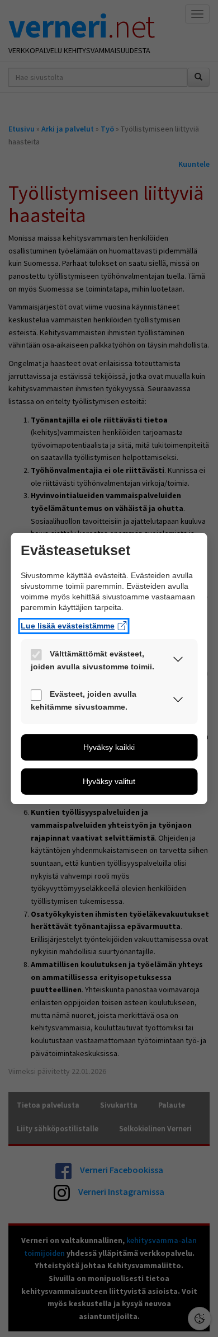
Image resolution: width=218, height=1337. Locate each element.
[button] (178, 661)
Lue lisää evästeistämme (68, 625)
